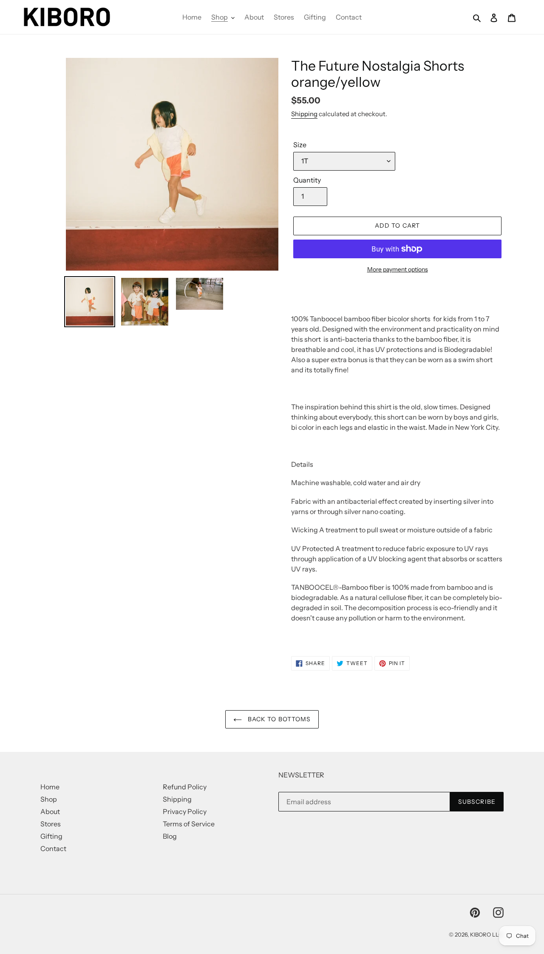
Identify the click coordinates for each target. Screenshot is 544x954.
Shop (48, 799)
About (50, 811)
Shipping (304, 114)
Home (50, 787)
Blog (170, 836)
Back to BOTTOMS (278, 719)
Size (299, 144)
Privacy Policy (185, 811)
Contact (53, 848)
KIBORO (480, 934)
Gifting (51, 836)
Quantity (307, 180)
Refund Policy (185, 787)
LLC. (498, 934)
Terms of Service (189, 824)
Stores (50, 824)
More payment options (397, 269)
